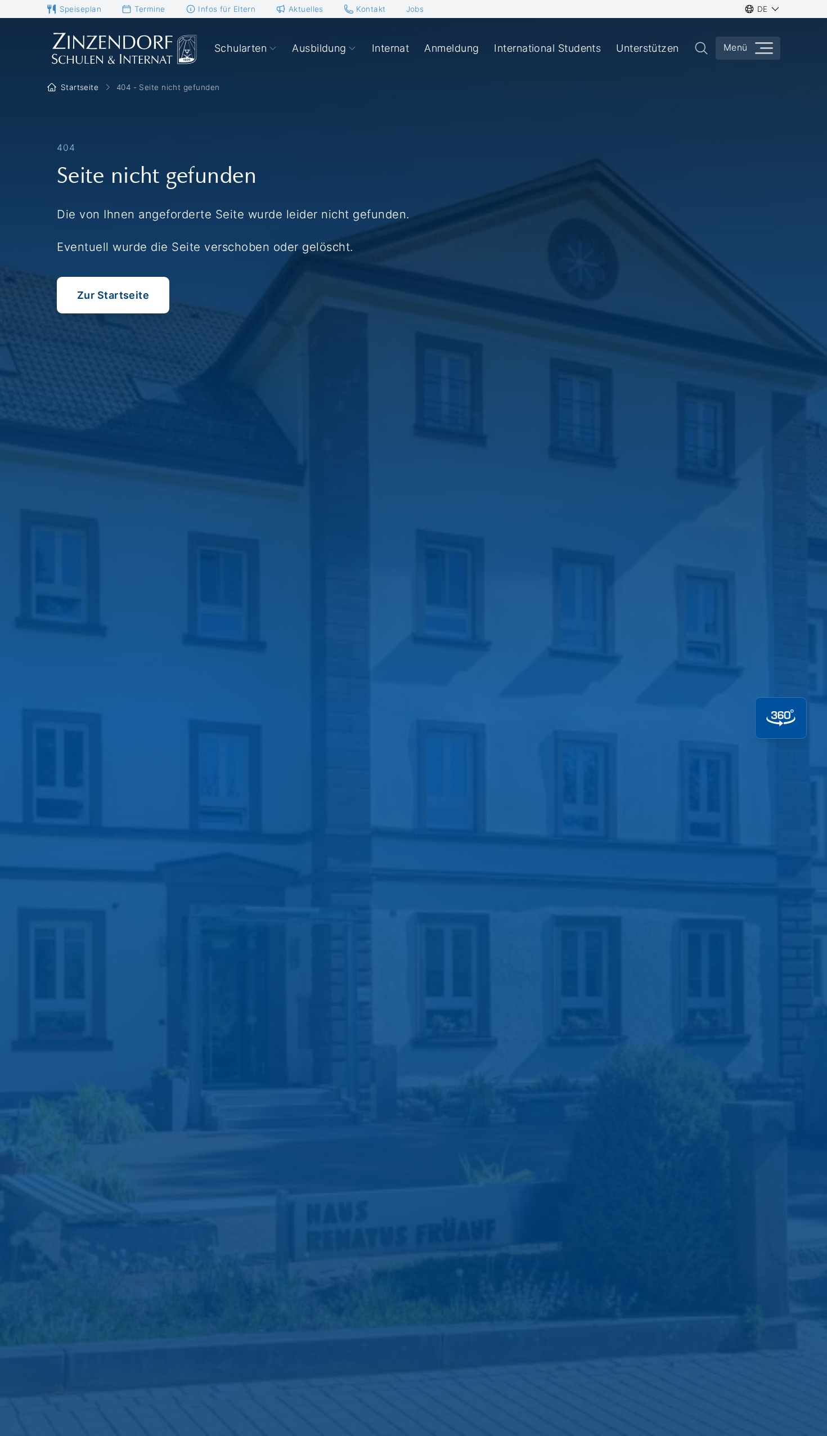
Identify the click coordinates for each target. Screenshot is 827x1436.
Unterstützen (647, 48)
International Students (547, 48)
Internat (391, 48)
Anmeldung (451, 48)
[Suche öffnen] (701, 48)
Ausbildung (319, 48)
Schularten (240, 48)
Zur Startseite (113, 295)
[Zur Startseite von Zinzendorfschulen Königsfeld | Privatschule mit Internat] (123, 48)
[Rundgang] (781, 718)
